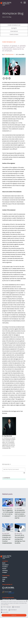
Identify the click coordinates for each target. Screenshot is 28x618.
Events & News (14, 34)
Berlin (3, 563)
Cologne (4, 572)
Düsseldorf (5, 564)
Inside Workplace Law (14, 25)
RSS (3, 581)
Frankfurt (5, 566)
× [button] (26, 601)
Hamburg (4, 570)
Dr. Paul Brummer (9, 54)
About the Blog (6, 17)
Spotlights (14, 28)
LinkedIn (4, 577)
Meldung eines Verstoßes (9, 599)
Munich (4, 568)
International (14, 31)
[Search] (21, 3)
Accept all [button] (14, 615)
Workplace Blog (12, 13)
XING (3, 579)
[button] (14, 612)
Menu (25, 3)
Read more (11, 604)
